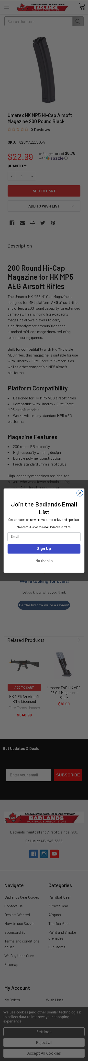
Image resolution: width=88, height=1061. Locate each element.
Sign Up (44, 548)
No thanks (44, 561)
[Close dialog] (80, 493)
